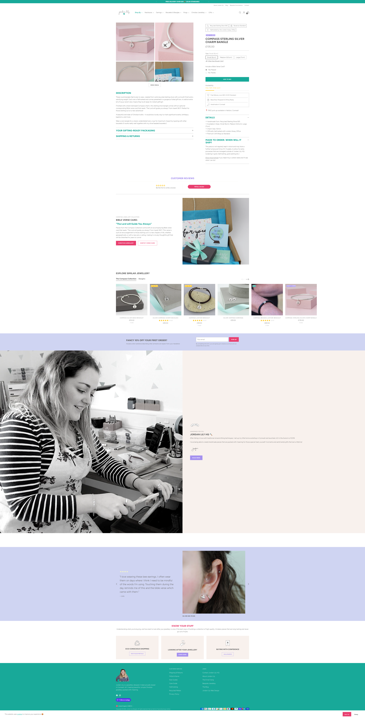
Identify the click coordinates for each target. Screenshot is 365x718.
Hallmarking (173, 687)
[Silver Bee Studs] (213, 582)
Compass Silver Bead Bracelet (132, 318)
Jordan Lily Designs (132, 709)
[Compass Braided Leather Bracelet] (267, 299)
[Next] (209, 1)
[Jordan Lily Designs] (124, 12)
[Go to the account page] (244, 12)
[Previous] (156, 1)
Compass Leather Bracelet (199, 318)
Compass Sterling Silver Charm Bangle (301, 318)
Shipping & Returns (176, 673)
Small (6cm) (211, 57)
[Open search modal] (240, 12)
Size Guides (173, 680)
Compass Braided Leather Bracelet (267, 318)
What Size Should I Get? (216, 61)
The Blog (205, 687)
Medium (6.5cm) (226, 57)
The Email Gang (208, 680)
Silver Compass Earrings (233, 318)
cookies (19, 714)
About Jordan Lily (208, 676)
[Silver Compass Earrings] (233, 299)
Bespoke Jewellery (209, 683)
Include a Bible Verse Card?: (215, 66)
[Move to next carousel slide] (247, 279)
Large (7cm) (240, 57)
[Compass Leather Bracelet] (199, 299)
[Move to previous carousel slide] (243, 279)
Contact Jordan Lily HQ (210, 673)
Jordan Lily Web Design (210, 690)
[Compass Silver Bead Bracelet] (131, 299)
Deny (356, 714)
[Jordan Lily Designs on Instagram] (120, 695)
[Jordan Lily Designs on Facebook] (117, 695)
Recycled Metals (175, 690)
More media (154, 85)
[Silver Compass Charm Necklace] (165, 299)
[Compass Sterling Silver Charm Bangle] (301, 299)
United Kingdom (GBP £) (125, 706)
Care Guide (173, 683)
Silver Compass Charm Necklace (165, 318)
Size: (212, 53)
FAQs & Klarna (174, 676)
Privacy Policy (174, 694)
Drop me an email (212, 158)
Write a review (199, 187)
